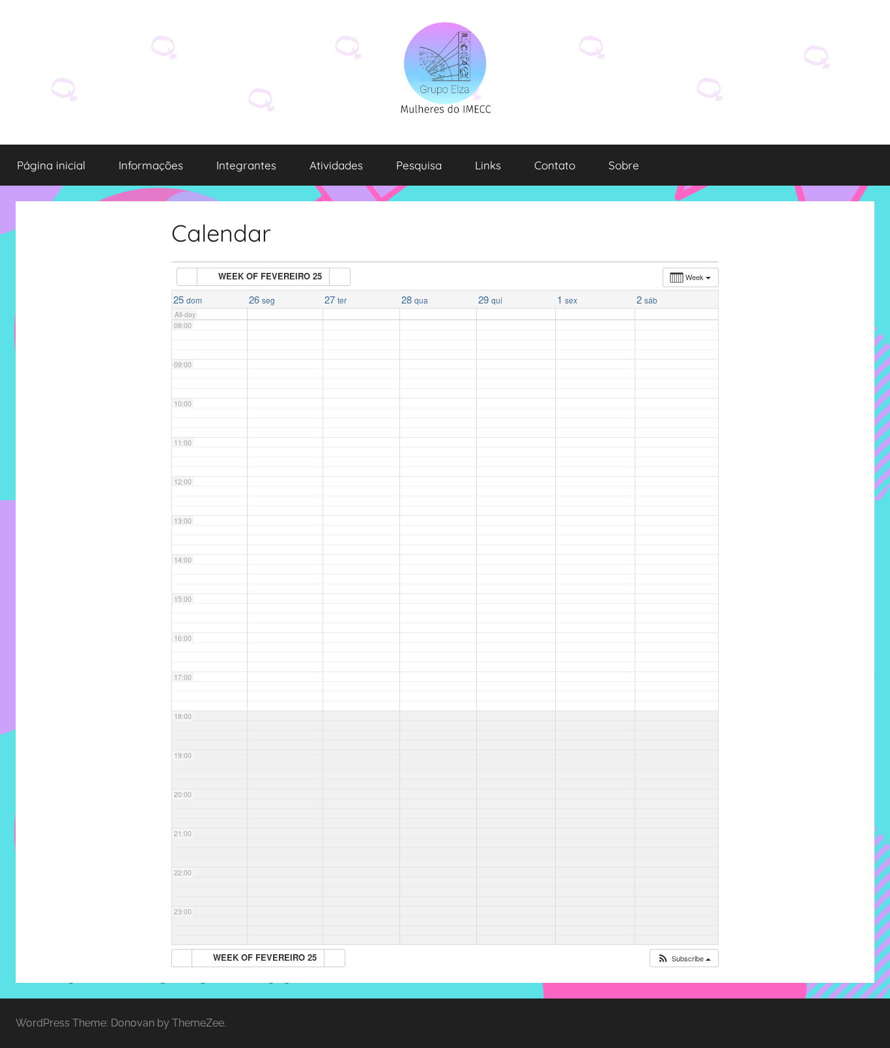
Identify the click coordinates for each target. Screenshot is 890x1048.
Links (488, 165)
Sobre (624, 165)
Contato (554, 165)
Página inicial (51, 165)
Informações (151, 165)
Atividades (336, 165)
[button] (683, 958)
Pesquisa (419, 165)
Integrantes (246, 165)
